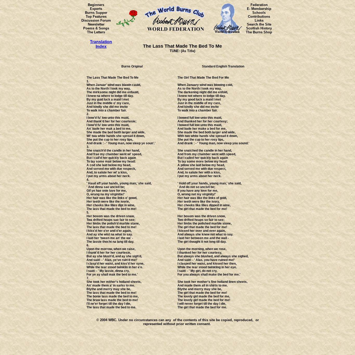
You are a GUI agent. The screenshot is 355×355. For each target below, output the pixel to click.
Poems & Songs (96, 28)
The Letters (96, 32)
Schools (259, 13)
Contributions (259, 16)
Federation (259, 5)
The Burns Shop (259, 32)
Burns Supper (96, 13)
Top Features (96, 16)
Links (259, 20)
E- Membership (259, 9)
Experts (96, 9)
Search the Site (259, 24)
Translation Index (101, 44)
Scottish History (259, 28)
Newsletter (96, 24)
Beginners (96, 5)
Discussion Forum (96, 20)
